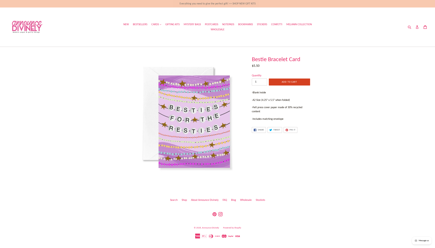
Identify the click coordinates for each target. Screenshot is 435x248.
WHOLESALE (217, 29)
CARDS (157, 24)
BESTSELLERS (140, 24)
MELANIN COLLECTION (299, 24)
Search (174, 200)
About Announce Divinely (205, 200)
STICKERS (262, 24)
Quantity (256, 75)
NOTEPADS (228, 24)
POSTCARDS (211, 24)
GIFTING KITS (172, 24)
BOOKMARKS (245, 24)
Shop (184, 200)
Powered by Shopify (232, 228)
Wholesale (246, 200)
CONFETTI (276, 24)
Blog (233, 200)
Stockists (260, 200)
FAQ (225, 200)
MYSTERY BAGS (192, 24)
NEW (126, 24)
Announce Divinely (210, 228)
